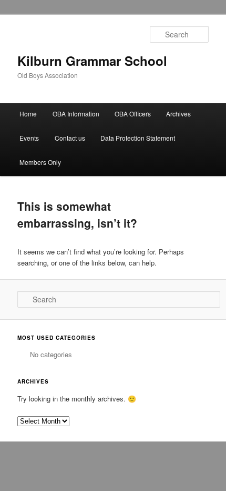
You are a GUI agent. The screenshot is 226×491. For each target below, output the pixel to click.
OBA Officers (133, 113)
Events (29, 137)
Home (28, 113)
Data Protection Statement (137, 137)
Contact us (70, 137)
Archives (178, 113)
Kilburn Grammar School (92, 61)
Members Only (40, 162)
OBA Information (76, 113)
